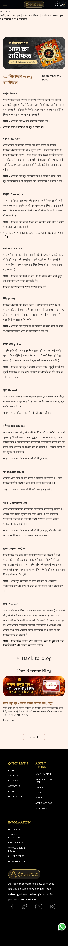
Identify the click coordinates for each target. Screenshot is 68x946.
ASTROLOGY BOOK (44, 803)
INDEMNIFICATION (16, 861)
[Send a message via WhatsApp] (61, 926)
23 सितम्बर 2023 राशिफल (13, 19)
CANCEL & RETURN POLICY (17, 849)
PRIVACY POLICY (15, 843)
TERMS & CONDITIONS (14, 836)
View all (34, 737)
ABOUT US (13, 775)
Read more (8, 720)
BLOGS (11, 791)
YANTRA (39, 787)
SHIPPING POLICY (16, 856)
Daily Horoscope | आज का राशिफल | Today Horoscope (31, 15)
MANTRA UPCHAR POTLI (43, 780)
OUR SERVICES (15, 796)
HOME (11, 770)
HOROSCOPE (14, 781)
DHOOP (38, 798)
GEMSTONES (41, 808)
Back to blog (36, 658)
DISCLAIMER (14, 829)
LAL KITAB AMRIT (43, 774)
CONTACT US (14, 786)
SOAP (38, 792)
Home (4, 11)
